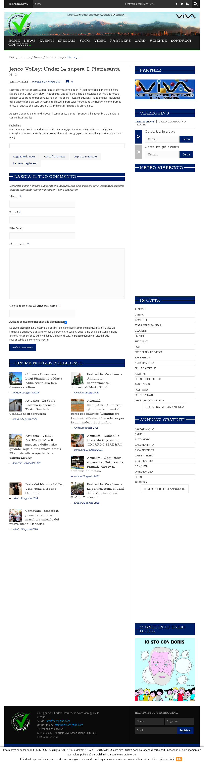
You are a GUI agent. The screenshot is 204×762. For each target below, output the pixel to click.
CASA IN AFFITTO (144, 445)
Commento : (19, 244)
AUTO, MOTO (142, 439)
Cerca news (144, 121)
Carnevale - (34, 511)
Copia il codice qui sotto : (34, 306)
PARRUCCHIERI (143, 384)
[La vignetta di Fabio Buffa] (165, 669)
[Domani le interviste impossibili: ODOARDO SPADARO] (77, 440)
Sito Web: (16, 228)
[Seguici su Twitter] (182, 4)
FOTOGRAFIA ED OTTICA (148, 352)
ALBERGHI (140, 309)
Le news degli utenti (25, 163)
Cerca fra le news (54, 156)
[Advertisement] (165, 265)
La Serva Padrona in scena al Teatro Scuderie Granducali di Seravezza (32, 407)
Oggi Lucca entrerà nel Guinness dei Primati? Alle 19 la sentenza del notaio (97, 464)
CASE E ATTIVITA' (144, 455)
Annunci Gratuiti (162, 420)
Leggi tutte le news (24, 156)
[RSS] (187, 4)
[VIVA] (165, 89)
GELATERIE (140, 330)
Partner (150, 70)
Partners (120, 41)
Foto (84, 41)
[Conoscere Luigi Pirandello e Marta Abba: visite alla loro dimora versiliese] (15, 378)
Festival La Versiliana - (104, 374)
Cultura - (32, 374)
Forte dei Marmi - (39, 484)
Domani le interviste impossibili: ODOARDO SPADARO (104, 440)
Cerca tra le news (160, 131)
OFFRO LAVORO (144, 471)
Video (100, 41)
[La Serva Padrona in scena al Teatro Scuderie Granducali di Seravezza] (15, 405)
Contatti (18, 45)
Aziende (158, 41)
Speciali (67, 41)
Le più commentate (85, 156)
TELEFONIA (141, 482)
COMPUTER (141, 466)
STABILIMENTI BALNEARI (148, 325)
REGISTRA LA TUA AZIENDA (164, 407)
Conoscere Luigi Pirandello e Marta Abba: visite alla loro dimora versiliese (35, 380)
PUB (137, 346)
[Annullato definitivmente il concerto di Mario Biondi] (77, 378)
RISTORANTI (141, 341)
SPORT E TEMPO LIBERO (148, 379)
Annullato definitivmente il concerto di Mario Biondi (91, 383)
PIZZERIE (139, 336)
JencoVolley (55, 57)
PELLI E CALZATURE (145, 368)
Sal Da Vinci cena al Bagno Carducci (44, 488)
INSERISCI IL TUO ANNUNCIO (164, 489)
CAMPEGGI (141, 320)
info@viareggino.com (58, 721)
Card (140, 41)
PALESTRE (140, 373)
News (29, 41)
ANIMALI (139, 434)
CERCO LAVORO (144, 461)
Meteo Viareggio (161, 168)
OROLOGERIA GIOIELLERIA (149, 400)
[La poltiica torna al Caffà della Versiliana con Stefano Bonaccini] (77, 488)
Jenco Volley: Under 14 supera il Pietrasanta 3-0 (64, 72)
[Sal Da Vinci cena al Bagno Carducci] (15, 488)
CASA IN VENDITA (144, 450)
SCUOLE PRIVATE (144, 395)
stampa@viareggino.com (69, 725)
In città (150, 300)
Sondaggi (181, 41)
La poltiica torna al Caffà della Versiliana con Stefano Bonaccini (98, 493)
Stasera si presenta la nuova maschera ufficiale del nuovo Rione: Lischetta (34, 517)
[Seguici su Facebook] (177, 4)
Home (14, 41)
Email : (15, 213)
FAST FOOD (141, 389)
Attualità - (33, 401)
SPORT (138, 477)
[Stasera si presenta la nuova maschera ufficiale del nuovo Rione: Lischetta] (15, 515)
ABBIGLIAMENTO (144, 363)
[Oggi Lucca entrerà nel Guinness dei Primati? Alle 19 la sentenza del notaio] (77, 462)
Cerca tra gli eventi (162, 147)
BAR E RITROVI (143, 357)
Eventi (46, 41)
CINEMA (139, 314)
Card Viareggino (172, 121)
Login (141, 124)
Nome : (15, 197)
